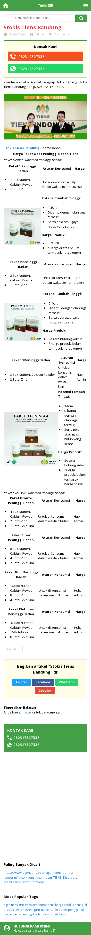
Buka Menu (85, 5)
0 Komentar (62, 34)
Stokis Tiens (17, 34)
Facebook (43, 682)
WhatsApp (66, 682)
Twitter (21, 682)
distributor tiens (33, 882)
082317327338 (31, 56)
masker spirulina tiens (37, 910)
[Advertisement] (45, 807)
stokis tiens (13, 649)
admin (40, 34)
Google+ (45, 690)
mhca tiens (60, 910)
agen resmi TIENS (49, 877)
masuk (27, 712)
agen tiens (27, 877)
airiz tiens (25, 905)
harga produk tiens (68, 905)
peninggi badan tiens (35, 914)
